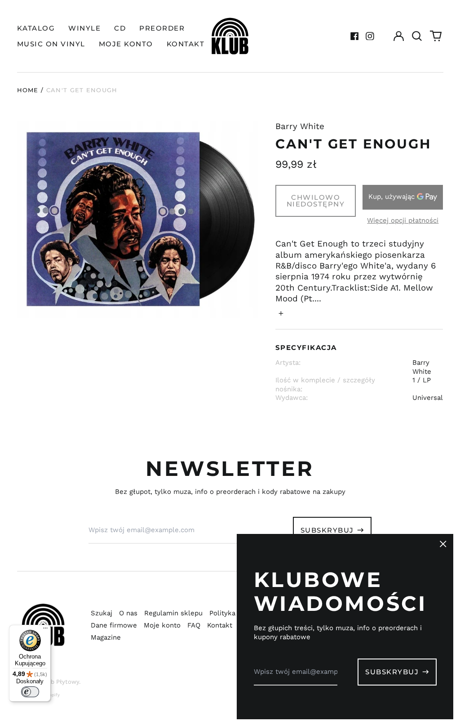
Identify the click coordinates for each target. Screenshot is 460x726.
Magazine (106, 637)
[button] (417, 36)
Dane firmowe (114, 625)
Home (28, 90)
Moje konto (162, 625)
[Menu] (45, 630)
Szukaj (101, 613)
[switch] (30, 691)
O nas (128, 613)
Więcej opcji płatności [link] (402, 220)
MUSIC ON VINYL (51, 44)
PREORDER (162, 28)
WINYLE (84, 28)
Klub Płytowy (60, 681)
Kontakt (219, 625)
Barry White (299, 126)
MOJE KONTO (126, 44)
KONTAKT (186, 44)
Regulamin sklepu (173, 613)
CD (120, 28)
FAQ (193, 625)
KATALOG (36, 28)
